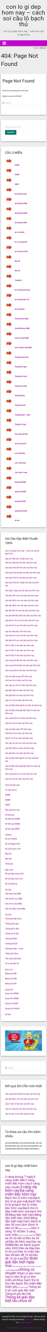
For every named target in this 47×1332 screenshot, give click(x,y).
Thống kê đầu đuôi (22, 357)
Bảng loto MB (11, 973)
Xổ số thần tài (19, 309)
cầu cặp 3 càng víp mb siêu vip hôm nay (22, 590)
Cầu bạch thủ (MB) (21, 319)
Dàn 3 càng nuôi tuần (20, 1233)
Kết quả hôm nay (12, 810)
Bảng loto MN (11, 978)
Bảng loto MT (11, 983)
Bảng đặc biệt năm (21, 1214)
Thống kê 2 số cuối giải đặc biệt (23, 1288)
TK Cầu (8, 890)
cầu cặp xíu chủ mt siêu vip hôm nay (20, 685)
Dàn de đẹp (26, 1248)
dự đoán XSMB (13, 1270)
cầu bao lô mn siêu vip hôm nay (18, 733)
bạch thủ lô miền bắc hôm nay (21, 1206)
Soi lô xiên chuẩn (22, 1287)
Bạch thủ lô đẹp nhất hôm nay (21, 1209)
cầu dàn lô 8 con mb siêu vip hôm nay (21, 640)
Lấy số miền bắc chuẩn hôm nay (19, 559)
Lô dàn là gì (18, 1276)
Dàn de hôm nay (20, 1241)
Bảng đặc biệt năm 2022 (23, 1216)
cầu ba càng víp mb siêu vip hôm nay (21, 562)
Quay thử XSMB (20, 482)
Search (10, 132)
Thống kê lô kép (21, 386)
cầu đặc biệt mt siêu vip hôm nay (19, 690)
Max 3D (17, 261)
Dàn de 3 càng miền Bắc (26, 1235)
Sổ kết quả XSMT (21, 223)
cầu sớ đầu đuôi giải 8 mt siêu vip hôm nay (23, 705)
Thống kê (18, 280)
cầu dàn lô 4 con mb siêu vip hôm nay (21, 625)
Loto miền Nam (20, 463)
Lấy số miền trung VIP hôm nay (18, 676)
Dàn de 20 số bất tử (23, 1236)
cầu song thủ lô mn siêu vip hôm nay (21, 774)
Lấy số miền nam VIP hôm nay (18, 729)
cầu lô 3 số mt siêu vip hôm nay (18, 700)
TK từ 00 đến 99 (20, 444)
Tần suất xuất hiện (21, 434)
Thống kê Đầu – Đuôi (22, 415)
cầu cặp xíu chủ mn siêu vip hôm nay (21, 743)
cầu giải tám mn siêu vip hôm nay (19, 753)
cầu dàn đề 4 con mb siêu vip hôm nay (21, 595)
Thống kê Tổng (20, 424)
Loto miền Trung (21, 472)
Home (35, 48)
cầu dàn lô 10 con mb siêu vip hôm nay (22, 620)
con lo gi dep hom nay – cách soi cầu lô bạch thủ (23, 15)
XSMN (17, 175)
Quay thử (9, 989)
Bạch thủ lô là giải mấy (22, 1199)
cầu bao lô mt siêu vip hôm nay (18, 680)
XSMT (17, 184)
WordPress (29, 1319)
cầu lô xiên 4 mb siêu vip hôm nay (19, 655)
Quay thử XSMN (20, 492)
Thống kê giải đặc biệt (18, 1293)
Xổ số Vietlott (11, 839)
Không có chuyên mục (19, 1271)
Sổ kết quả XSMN (21, 213)
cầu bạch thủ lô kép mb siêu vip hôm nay (22, 572)
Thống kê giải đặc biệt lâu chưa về (20, 1299)
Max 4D (17, 271)
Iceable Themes (24, 1322)
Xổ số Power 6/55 (13, 849)
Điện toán (9, 870)
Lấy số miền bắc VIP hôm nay (18, 631)
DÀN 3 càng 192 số (25, 1228)
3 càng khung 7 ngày (19, 1177)
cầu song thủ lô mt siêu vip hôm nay (20, 718)
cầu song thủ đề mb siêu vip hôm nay (21, 660)
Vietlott (8, 835)
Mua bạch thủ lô (28, 1280)
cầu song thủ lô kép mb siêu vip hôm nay (22, 665)
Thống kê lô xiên (21, 376)
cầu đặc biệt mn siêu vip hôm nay (19, 748)
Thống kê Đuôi (20, 405)
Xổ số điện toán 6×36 (14, 874)
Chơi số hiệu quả (12, 785)
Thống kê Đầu (20, 395)
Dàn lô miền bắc (29, 1251)
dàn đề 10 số (23, 1255)
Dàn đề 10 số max (21, 1256)
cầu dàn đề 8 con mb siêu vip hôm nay (21, 605)
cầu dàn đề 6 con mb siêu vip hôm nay (21, 600)
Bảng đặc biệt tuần (21, 1219)
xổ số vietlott (19, 232)
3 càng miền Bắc (20, 1178)
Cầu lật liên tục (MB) (22, 328)
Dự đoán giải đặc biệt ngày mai (21, 1262)
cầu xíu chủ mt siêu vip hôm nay (19, 723)
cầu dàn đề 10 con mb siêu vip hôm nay (22, 610)
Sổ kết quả (9, 815)
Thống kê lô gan (21, 367)
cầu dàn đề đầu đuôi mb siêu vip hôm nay (23, 615)
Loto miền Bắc (20, 453)
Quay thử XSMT (20, 501)
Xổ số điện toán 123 (22, 299)
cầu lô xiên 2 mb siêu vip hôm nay (19, 645)
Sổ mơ (17, 520)
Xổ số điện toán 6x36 (22, 290)
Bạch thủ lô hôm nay (19, 1198)
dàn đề (9, 1255)
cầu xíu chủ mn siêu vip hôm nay (19, 779)
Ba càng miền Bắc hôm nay (20, 1192)
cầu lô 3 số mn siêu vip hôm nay (19, 738)
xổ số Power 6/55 (21, 251)
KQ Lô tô (9, 969)
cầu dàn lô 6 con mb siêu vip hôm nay (21, 635)
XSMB (17, 165)
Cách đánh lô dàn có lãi (21, 1226)
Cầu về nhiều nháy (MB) (23, 347)
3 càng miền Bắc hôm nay (20, 1181)
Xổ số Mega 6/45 (12, 844)
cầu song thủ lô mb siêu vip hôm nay (21, 670)
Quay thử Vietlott (21, 511)
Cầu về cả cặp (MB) (22, 338)
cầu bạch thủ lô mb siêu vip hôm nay (20, 578)
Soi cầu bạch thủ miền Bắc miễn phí (23, 1285)
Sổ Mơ (8, 1014)
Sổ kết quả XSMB (21, 203)
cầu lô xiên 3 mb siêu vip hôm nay (19, 650)
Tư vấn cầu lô (11, 790)
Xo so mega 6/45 (21, 242)
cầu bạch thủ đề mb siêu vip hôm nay (21, 567)
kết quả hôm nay (21, 194)
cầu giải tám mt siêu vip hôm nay (19, 695)
